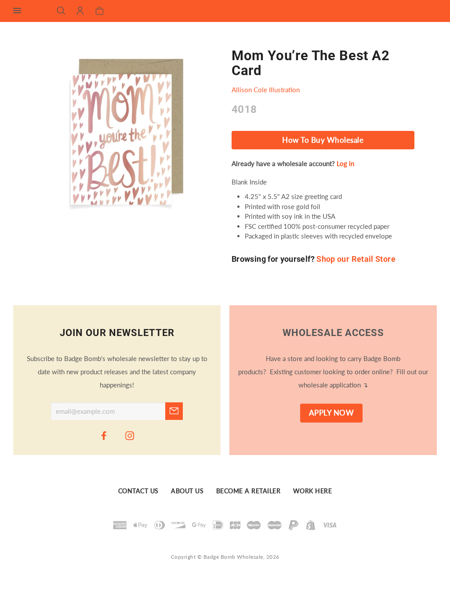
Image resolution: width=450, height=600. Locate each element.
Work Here (312, 491)
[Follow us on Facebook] (104, 435)
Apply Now (331, 412)
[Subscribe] (174, 411)
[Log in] (80, 11)
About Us (187, 491)
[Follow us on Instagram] (130, 435)
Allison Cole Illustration (266, 90)
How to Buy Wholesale (322, 140)
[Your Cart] (99, 11)
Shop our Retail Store (356, 259)
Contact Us (138, 491)
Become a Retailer (248, 491)
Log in (345, 163)
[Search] (61, 11)
